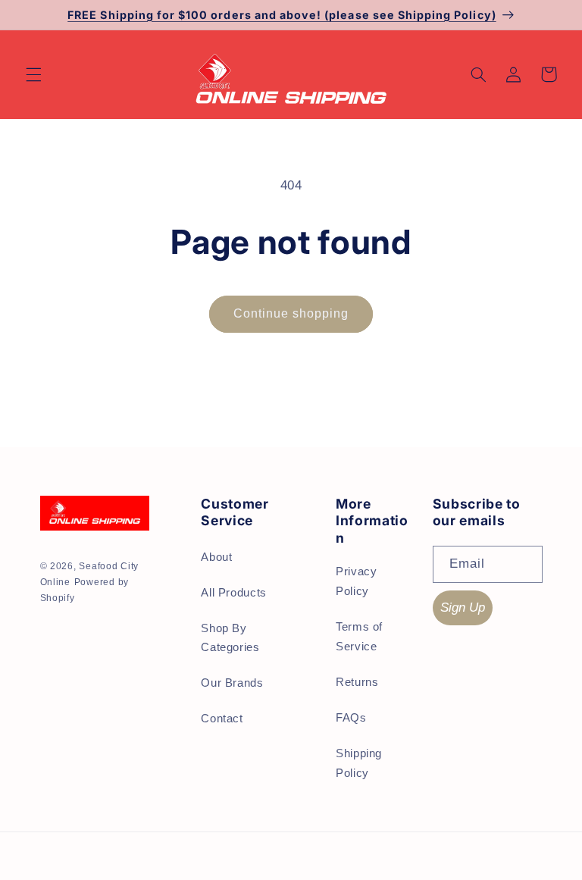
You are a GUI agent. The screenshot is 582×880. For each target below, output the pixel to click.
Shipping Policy (359, 763)
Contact (221, 718)
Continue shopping (291, 313)
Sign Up (462, 607)
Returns (357, 682)
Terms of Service (359, 637)
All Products (234, 593)
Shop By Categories (230, 638)
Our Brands (232, 683)
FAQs (351, 718)
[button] (33, 74)
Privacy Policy (356, 581)
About (216, 557)
